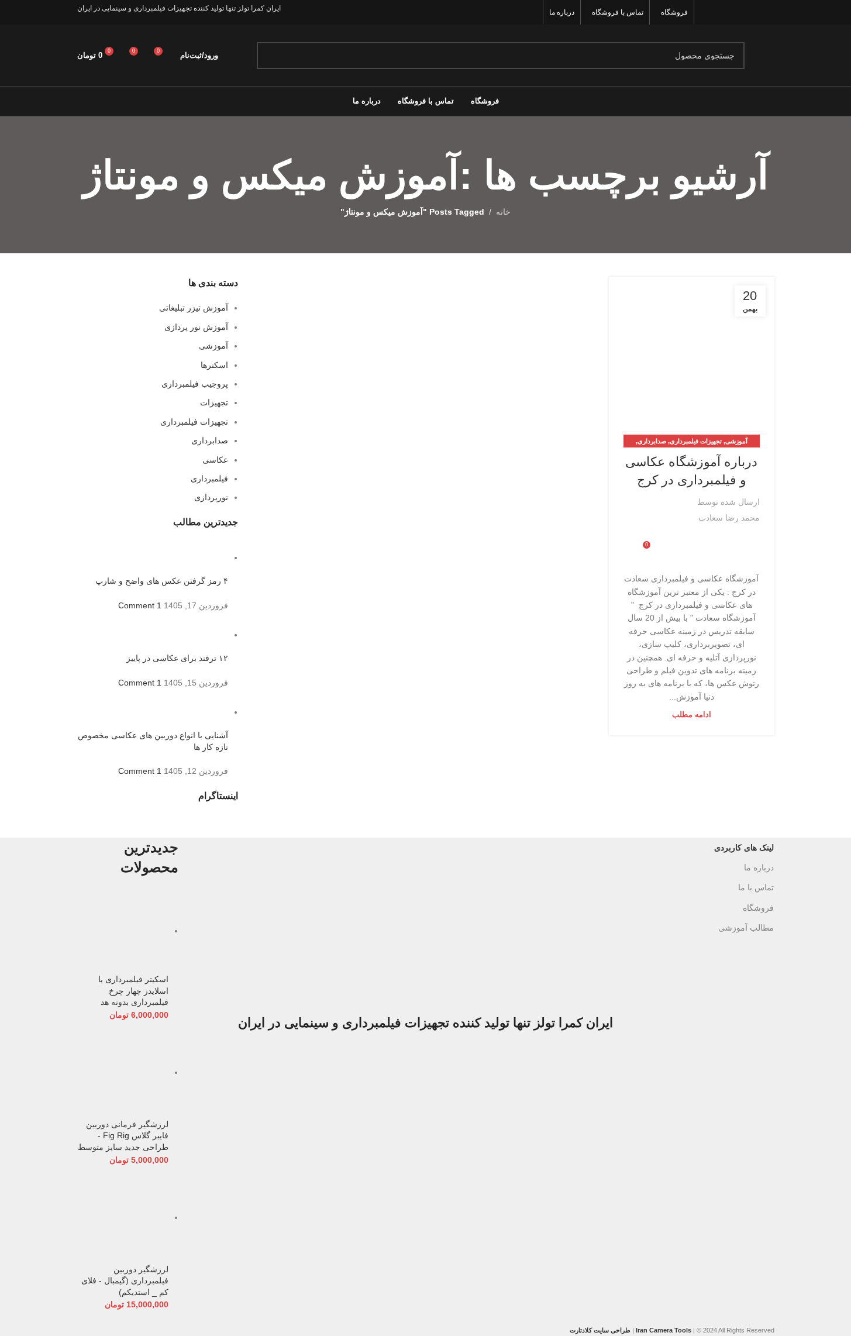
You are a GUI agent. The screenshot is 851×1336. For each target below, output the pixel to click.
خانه (503, 211)
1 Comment (139, 605)
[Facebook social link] (766, 12)
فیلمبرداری (209, 478)
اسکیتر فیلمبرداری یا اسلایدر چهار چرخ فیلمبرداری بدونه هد (133, 991)
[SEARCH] (270, 55)
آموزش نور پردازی (196, 327)
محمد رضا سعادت (729, 517)
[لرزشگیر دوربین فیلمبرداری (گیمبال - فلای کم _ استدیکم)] (123, 1217)
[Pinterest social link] (707, 12)
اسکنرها (214, 365)
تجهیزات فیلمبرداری (696, 441)
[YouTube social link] (722, 12)
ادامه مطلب (691, 715)
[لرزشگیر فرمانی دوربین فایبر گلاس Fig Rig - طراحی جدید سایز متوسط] (123, 1072)
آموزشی (736, 441)
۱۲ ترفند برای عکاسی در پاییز (177, 658)
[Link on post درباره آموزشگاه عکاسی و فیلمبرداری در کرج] (691, 359)
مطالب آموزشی (746, 927)
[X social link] (752, 12)
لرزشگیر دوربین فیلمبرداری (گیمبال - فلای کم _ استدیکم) (124, 1281)
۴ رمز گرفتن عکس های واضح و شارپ (161, 581)
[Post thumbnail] (206, 557)
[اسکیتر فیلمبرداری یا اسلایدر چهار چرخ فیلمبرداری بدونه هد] (123, 930)
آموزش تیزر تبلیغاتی (193, 307)
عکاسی (215, 459)
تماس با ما (756, 887)
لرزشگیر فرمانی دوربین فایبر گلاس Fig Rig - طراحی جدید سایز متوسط (123, 1136)
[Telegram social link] (672, 541)
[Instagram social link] (737, 12)
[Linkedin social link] (686, 541)
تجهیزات (214, 402)
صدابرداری (652, 441)
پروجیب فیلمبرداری (194, 383)
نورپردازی (211, 497)
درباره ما (759, 867)
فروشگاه (758, 908)
